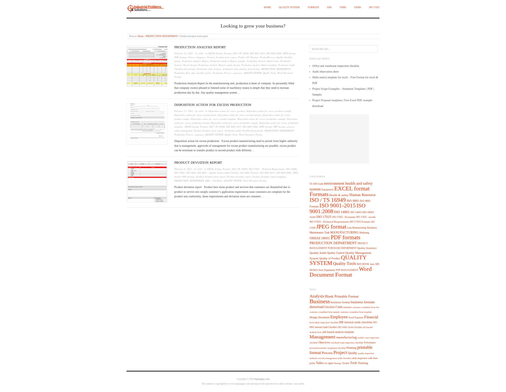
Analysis (317, 296)
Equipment (327, 189)
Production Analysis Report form (263, 61)
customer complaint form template (356, 312)
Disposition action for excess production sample (234, 122)
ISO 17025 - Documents (343, 217)
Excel (351, 317)
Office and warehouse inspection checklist (335, 65)
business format (340, 302)
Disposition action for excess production (212, 105)
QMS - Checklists (213, 180)
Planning (351, 347)
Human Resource (362, 195)
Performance (370, 342)
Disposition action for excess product (226, 111)
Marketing (364, 232)
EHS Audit (318, 184)
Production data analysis (209, 68)
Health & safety (339, 195)
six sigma (328, 363)
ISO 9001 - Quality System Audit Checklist (218, 172)
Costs (338, 307)
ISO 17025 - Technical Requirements (266, 168)
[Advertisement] (339, 138)
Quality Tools (269, 72)
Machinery (372, 227)
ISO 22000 (291, 168)
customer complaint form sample (325, 312)
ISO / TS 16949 (240, 53)
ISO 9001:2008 (273, 53)
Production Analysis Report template (259, 64)
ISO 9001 (191, 172)
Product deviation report (198, 162)
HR (341, 322)
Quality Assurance (367, 248)
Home (267, 7)
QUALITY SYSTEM (289, 7)
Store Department (326, 270)
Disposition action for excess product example (268, 111)
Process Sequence (197, 57)
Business (320, 301)
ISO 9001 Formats (249, 172)
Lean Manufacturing (356, 227)
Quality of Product (329, 258)
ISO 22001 (179, 172)
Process (327, 353)
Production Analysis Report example (227, 61)
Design (313, 317)
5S (311, 184)
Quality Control (336, 252)
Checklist (329, 307)
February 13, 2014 (183, 53)
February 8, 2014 (183, 168)
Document (323, 317)
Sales (372, 264)
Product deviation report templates (269, 176)
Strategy (338, 363)
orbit (200, 53)
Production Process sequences (227, 72)
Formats (313, 7)
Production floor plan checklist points (192, 72)
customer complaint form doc (366, 307)
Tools (353, 363)
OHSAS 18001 (320, 238)
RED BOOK (363, 264)
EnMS (357, 7)
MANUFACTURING (344, 232)
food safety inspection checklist (324, 322)
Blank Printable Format (342, 296)
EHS (329, 7)
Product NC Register (248, 57)
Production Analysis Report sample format (219, 64)
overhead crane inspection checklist (347, 343)
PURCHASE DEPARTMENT (342, 248)
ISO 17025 (374, 7)
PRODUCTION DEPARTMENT (162, 36)
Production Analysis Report (200, 47)
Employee (339, 316)
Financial (371, 317)
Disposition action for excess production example (261, 118)
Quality (352, 353)
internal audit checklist (358, 322)
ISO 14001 (342, 212)
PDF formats (180, 57)
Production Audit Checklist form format (244, 130)
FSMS (343, 7)
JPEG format (289, 53)
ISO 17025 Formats (360, 221)
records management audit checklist (334, 358)
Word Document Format (250, 134)
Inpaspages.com (261, 379)
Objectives (324, 342)
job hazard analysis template (338, 332)
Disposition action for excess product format (239, 114)
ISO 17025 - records (366, 217)
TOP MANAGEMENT (347, 270)
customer (347, 307)
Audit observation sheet (325, 71)
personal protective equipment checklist (328, 348)
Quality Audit (318, 252)
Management (322, 336)
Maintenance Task (319, 232)
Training (363, 363)
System (345, 363)
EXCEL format (215, 53)
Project (340, 352)
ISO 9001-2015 (257, 53)
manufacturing (346, 337)
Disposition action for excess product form (195, 114)
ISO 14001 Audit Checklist (350, 327)
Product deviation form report (221, 57)
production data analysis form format (241, 68)
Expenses (359, 317)
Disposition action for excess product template (213, 118)
